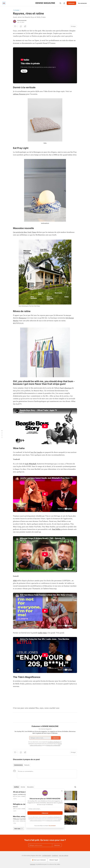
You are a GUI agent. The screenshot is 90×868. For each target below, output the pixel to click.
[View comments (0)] (21, 26)
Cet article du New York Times (24, 232)
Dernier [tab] (23, 787)
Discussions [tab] (30, 787)
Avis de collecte (63, 855)
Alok (15, 580)
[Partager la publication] (64, 3)
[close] (61, 791)
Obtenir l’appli (53, 860)
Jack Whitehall (30, 464)
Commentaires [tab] (18, 765)
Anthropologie (45, 223)
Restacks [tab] (26, 765)
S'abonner (71, 3)
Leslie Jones (42, 633)
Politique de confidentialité (53, 820)
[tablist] (21, 765)
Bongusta (22, 318)
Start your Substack (40, 860)
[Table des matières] (2, 434)
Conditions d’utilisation (54, 817)
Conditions (55, 855)
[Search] (60, 3)
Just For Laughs (36, 452)
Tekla (45, 143)
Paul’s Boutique (66, 388)
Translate (17, 10)
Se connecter (82, 3)
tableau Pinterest (19, 94)
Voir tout (17, 828)
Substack (32, 864)
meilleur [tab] (16, 787)
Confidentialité (46, 855)
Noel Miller (56, 529)
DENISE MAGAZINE (21, 20)
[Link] (10, 87)
